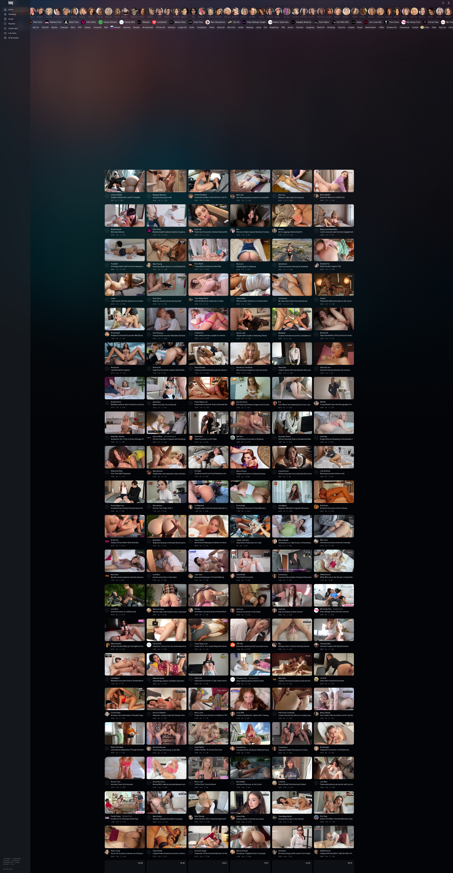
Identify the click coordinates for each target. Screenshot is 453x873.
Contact (6, 860)
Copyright (7, 859)
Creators (15, 860)
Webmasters (8, 862)
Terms (17, 862)
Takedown (17, 859)
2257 (12, 864)
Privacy (6, 864)
